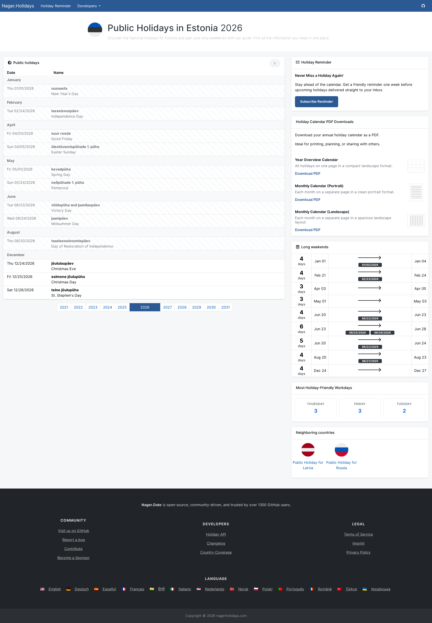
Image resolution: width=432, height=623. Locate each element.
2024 (107, 307)
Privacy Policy (358, 552)
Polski (267, 589)
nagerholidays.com (231, 616)
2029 (196, 307)
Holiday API (216, 534)
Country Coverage (216, 552)
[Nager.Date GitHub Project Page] (423, 6)
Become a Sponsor (73, 557)
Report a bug (73, 539)
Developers (87, 6)
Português (295, 589)
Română (325, 589)
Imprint (358, 543)
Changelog (216, 543)
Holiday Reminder (56, 6)
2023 (92, 307)
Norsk (243, 589)
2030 (211, 307)
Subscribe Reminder (316, 101)
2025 (122, 307)
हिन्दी (161, 589)
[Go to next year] (275, 63)
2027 (167, 307)
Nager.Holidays (18, 6)
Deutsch (82, 589)
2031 (225, 307)
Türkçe (351, 589)
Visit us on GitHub (73, 530)
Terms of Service (358, 534)
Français (137, 589)
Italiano (185, 589)
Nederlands (214, 589)
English (55, 589)
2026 (144, 307)
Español (109, 589)
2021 (64, 307)
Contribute (73, 548)
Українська (380, 589)
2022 (78, 307)
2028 (182, 307)
